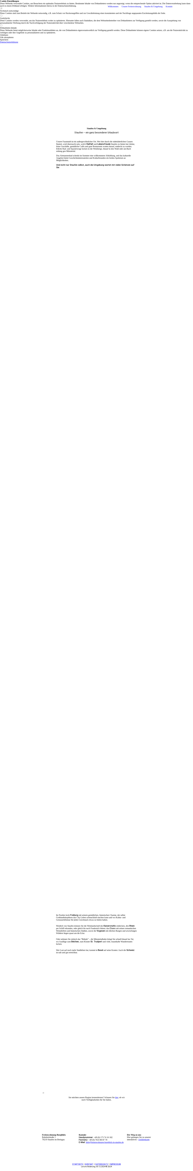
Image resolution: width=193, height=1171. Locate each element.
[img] (35, 6)
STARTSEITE (77, 1164)
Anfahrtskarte (144, 1139)
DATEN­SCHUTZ (101, 1164)
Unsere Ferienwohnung (131, 6)
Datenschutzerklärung (9, 42)
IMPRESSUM (115, 1164)
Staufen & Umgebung (153, 6)
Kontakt (169, 6)
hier (116, 1097)
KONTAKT (89, 1164)
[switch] (1, 16)
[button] (96, 35)
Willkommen (113, 6)
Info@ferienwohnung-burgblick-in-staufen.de (105, 1142)
